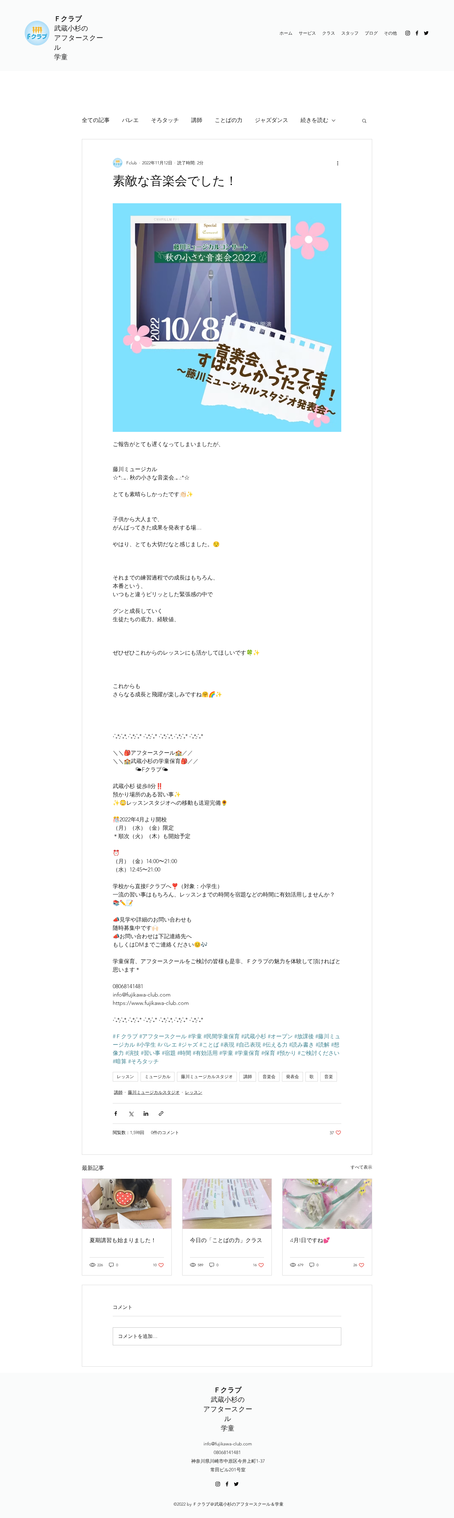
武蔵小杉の (71, 28)
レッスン (125, 1076)
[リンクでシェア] (161, 1113)
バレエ (130, 120)
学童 (61, 57)
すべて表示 (361, 1167)
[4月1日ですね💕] (327, 1204)
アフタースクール (227, 1413)
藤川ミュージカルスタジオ (207, 1076)
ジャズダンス (271, 120)
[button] (364, 120)
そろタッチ (165, 120)
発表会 (292, 1076)
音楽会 (269, 1076)
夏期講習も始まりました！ (123, 1240)
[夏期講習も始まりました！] (126, 1204)
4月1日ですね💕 (310, 1240)
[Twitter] (426, 33)
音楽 (328, 1076)
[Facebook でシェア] (116, 1113)
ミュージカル (157, 1076)
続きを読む (314, 120)
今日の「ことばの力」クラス (226, 1240)
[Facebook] (417, 33)
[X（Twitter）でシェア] (131, 1113)
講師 (196, 120)
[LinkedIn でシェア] (146, 1113)
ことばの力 (228, 120)
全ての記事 (96, 120)
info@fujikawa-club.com (228, 1444)
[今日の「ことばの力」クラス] (227, 1204)
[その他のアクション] (337, 163)
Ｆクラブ (68, 18)
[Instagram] (408, 33)
